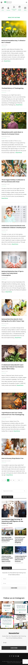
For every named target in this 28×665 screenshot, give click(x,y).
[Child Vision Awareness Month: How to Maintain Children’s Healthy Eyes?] (14, 214)
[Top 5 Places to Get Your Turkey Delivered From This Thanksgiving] (14, 401)
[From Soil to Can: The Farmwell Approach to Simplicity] (20, 531)
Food (3, 10)
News (25, 10)
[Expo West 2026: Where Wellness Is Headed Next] (7, 531)
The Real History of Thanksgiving (12, 88)
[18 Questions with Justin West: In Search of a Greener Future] (14, 120)
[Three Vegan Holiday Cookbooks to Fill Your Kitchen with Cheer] (14, 168)
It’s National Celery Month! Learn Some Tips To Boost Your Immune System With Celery (12, 367)
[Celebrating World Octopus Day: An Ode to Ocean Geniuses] (20, 550)
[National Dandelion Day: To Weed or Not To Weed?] (14, 29)
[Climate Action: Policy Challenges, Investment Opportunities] (7, 550)
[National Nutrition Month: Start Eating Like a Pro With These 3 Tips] (14, 307)
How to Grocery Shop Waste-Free (12, 458)
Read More (7, 61)
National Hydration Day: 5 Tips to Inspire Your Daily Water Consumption (12, 273)
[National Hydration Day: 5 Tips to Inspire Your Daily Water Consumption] (14, 259)
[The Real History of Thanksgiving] (14, 76)
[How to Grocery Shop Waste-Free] (14, 446)
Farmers (8, 10)
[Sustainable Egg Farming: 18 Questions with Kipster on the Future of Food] (14, 509)
